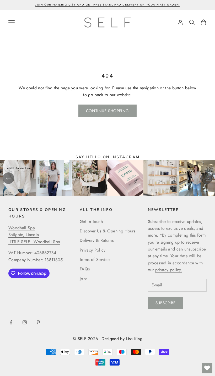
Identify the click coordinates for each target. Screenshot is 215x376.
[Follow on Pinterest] (38, 322)
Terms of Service (95, 260)
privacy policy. (168, 270)
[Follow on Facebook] (11, 322)
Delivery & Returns (97, 240)
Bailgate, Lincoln (23, 235)
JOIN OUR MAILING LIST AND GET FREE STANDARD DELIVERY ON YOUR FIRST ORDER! (107, 5)
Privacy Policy (92, 250)
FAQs (85, 269)
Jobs (83, 279)
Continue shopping (107, 111)
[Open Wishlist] (207, 368)
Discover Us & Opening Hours (107, 231)
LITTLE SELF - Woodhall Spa (34, 242)
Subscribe (165, 303)
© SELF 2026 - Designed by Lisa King (107, 339)
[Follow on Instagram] (24, 322)
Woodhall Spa (21, 228)
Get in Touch (91, 222)
